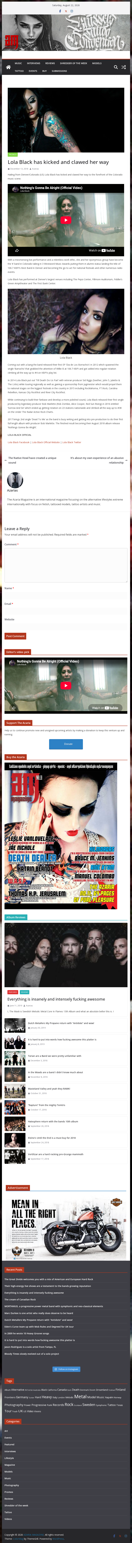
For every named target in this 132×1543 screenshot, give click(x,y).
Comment (12, 544)
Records (58, 1405)
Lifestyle (9, 1458)
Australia (37, 1390)
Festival (111, 1390)
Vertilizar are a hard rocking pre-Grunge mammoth (55, 1154)
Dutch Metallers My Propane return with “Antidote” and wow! (61, 1023)
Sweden (88, 1404)
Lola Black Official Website (46, 442)
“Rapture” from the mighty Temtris (46, 1105)
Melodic (69, 1397)
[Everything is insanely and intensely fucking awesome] (66, 955)
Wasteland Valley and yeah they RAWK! (49, 1088)
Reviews (50, 63)
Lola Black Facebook (18, 442)
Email (9, 604)
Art (26, 1390)
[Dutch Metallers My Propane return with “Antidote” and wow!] (15, 1025)
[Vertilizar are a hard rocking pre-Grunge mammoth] (15, 1156)
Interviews (33, 63)
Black (44, 1389)
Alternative (17, 1389)
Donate (68, 744)
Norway (117, 1397)
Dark (69, 1390)
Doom (92, 1389)
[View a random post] (123, 67)
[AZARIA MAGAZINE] (66, 16)
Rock (69, 1404)
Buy (44, 70)
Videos (8, 1519)
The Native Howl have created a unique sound (32, 460)
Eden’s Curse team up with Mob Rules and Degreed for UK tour (39, 1326)
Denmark (84, 1389)
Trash (15, 1411)
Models (97, 63)
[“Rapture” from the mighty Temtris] (15, 1107)
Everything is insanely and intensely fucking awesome (56, 999)
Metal (80, 1396)
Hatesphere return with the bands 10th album (53, 1121)
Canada (62, 1389)
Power (27, 1405)
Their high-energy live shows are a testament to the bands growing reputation (48, 1286)
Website (9, 619)
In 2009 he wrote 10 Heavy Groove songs (27, 1333)
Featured (13, 992)
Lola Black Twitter (71, 442)
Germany (22, 1397)
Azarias (35, 168)
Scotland (78, 1405)
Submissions (59, 70)
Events (33, 70)
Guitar (31, 1397)
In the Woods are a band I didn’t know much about (55, 1072)
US (25, 1411)
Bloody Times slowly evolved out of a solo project (32, 1353)
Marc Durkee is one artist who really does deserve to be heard (39, 1313)
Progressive (39, 1405)
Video (30, 1411)
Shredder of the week (73, 63)
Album (8, 1389)
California (52, 1389)
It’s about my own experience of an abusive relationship (97, 460)
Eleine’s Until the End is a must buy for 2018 (52, 1137)
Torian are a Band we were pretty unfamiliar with (54, 1055)
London (61, 1397)
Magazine (10, 1464)
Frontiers (10, 1397)
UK (20, 1411)
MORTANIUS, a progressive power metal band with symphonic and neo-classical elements (54, 1306)
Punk (49, 1405)
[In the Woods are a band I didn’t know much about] (15, 1074)
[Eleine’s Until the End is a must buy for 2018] (15, 1140)
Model (91, 1397)
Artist (30, 1390)
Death (75, 1389)
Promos (12, 154)
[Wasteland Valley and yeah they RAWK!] (15, 1091)
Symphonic (101, 1405)
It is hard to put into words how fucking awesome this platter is (62, 1039)
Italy (54, 1397)
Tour (8, 1411)
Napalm (109, 1397)
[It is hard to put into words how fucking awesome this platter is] (15, 1042)
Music (18, 63)
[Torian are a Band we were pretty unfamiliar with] (15, 1058)
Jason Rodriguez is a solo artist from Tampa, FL (30, 1346)
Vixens (37, 1411)
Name (9, 588)
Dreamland (102, 1389)
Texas (119, 1405)
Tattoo (19, 70)
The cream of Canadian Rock (20, 1299)
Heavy (47, 1396)
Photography (14, 1405)
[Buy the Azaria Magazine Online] (61, 764)
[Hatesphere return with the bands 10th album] (15, 1124)
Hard (38, 1397)
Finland (121, 1389)
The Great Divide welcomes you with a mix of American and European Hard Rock (49, 1279)
